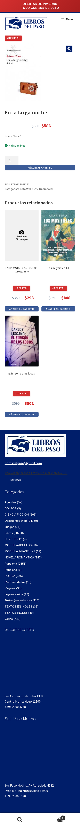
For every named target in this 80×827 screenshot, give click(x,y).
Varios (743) (13, 618)
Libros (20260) (14, 533)
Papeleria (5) (13, 569)
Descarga (15, 479)
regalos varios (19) (17, 594)
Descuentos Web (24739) (21, 520)
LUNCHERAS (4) (16, 539)
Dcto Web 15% (28, 189)
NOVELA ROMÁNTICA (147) (23, 557)
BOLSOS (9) (13, 508)
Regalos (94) (13, 588)
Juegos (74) (12, 526)
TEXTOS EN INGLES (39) (21, 606)
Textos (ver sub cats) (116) (22, 600)
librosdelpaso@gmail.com (23, 463)
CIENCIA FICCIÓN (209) (21, 514)
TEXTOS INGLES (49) (19, 612)
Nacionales (46, 189)
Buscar (20, 820)
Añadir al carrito (40, 167)
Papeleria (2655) (15, 563)
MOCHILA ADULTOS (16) (21, 545)
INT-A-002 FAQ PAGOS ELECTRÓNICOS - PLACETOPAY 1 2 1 (36, 473)
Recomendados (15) (18, 582)
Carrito (51, 816)
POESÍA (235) (14, 576)
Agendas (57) (13, 502)
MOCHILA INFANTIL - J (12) (23, 551)
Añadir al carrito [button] (21, 308)
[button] (69, 49)
